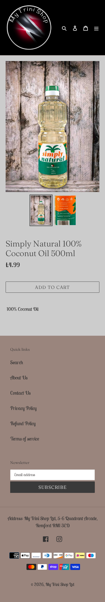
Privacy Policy (23, 408)
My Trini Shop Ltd (60, 584)
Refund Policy (23, 423)
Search (16, 362)
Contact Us (20, 393)
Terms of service (24, 438)
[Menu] (96, 27)
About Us (19, 377)
